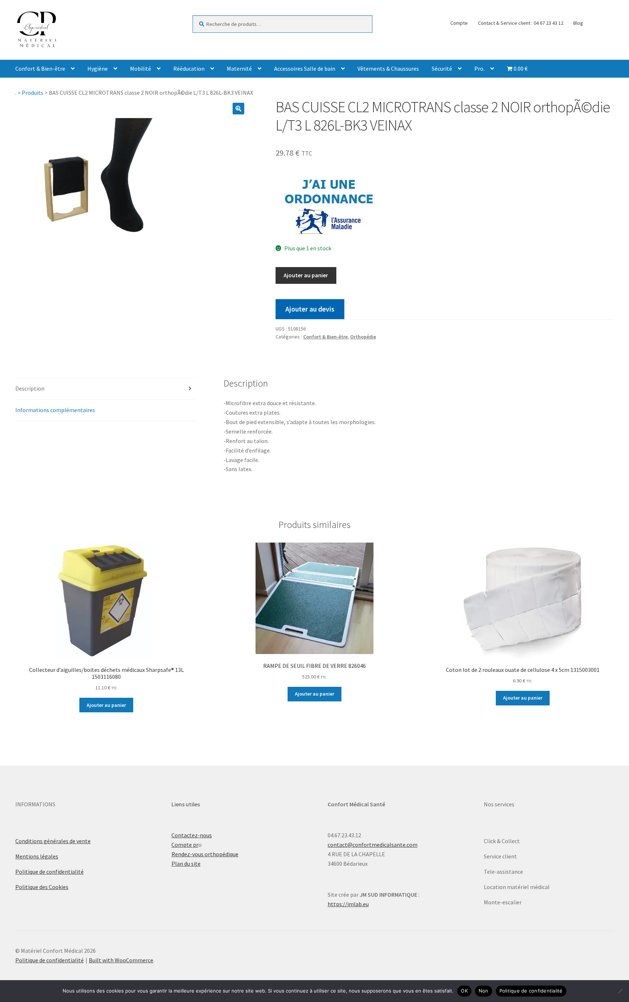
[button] (238, 108)
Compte (459, 23)
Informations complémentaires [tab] (55, 410)
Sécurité (442, 68)
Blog (578, 23)
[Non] (620, 991)
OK (464, 991)
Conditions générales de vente (53, 841)
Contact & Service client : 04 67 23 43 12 (520, 23)
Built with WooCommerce (121, 960)
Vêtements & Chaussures (388, 68)
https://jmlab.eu (348, 904)
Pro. (479, 68)
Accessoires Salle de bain (304, 68)
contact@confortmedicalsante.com (373, 844)
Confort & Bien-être (40, 68)
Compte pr (184, 844)
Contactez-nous (191, 835)
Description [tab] (29, 388)
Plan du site (186, 863)
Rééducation (189, 68)
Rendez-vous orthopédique (204, 854)
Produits (32, 92)
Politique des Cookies (41, 887)
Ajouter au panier (306, 275)
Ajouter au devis (310, 309)
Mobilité (140, 68)
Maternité (239, 68)
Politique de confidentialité (49, 871)
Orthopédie (363, 336)
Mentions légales (36, 856)
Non (483, 991)
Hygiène (97, 68)
